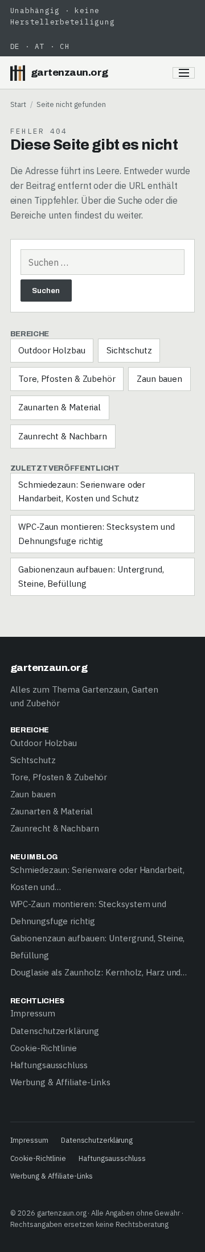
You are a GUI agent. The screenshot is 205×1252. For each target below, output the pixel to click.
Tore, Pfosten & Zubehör (67, 378)
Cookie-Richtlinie (43, 1048)
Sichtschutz (129, 350)
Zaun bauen (159, 378)
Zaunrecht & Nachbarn (62, 436)
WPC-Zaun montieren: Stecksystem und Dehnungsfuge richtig (96, 533)
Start (18, 104)
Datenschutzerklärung (54, 1031)
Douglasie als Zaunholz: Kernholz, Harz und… (98, 972)
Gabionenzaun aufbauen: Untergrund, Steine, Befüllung (91, 576)
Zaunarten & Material (59, 407)
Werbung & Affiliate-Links (60, 1082)
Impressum (32, 1013)
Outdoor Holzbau (51, 350)
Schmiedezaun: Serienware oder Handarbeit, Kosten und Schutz (81, 491)
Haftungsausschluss (49, 1065)
